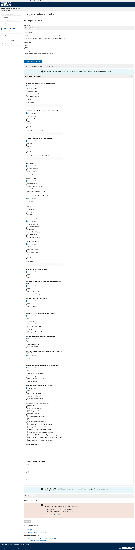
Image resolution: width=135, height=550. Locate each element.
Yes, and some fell (33, 347)
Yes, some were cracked (34, 393)
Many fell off (31, 329)
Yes (27, 45)
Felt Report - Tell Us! (8, 29)
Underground (32, 116)
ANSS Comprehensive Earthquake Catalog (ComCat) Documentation (45, 538)
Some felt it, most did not (35, 186)
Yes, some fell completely (35, 399)
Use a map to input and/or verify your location (39, 66)
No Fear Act (39, 548)
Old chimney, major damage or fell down (39, 429)
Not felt (30, 201)
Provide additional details (33, 76)
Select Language (28, 33)
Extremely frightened (34, 237)
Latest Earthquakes (8, 14)
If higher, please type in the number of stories (38, 155)
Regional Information (10, 23)
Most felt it (31, 189)
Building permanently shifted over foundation (41, 440)
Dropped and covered (34, 252)
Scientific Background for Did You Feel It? (38, 532)
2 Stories (30, 146)
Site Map (22, 544)
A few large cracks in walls (35, 411)
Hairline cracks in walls (34, 408)
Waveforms (7, 38)
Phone (27, 479)
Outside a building (33, 91)
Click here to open (30, 496)
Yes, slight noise (32, 306)
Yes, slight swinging (33, 291)
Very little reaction (33, 227)
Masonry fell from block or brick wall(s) (39, 427)
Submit (27, 521)
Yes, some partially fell (34, 396)
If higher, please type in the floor (35, 130)
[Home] (6, 6)
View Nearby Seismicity (9, 44)
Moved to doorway (33, 249)
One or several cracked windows (37, 421)
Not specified (32, 86)
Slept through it (32, 171)
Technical (5, 32)
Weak (29, 204)
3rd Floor (30, 124)
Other (29, 99)
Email (27, 472)
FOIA (44, 548)
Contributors (7, 26)
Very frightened (32, 235)
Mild (29, 206)
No (27, 48)
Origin (5, 35)
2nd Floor (30, 121)
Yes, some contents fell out (35, 373)
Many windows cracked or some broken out (40, 424)
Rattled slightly (32, 321)
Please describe (30, 103)
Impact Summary (31, 530)
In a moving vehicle (33, 96)
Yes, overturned (32, 381)
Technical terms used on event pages (37, 540)
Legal (11, 544)
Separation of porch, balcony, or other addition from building (45, 437)
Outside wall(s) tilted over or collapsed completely (42, 435)
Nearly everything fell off (35, 332)
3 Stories (30, 149)
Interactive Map (8, 20)
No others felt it (32, 183)
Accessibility (16, 544)
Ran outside (31, 255)
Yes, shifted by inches (34, 376)
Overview (5, 17)
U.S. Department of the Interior (7, 548)
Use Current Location (33, 61)
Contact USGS (29, 544)
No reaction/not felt (33, 224)
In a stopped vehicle (33, 94)
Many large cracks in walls (35, 413)
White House (29, 548)
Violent (30, 214)
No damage (31, 406)
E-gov (34, 548)
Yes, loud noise (32, 309)
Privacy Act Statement (32, 28)
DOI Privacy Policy (5, 544)
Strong (30, 212)
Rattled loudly (32, 324)
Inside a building (32, 88)
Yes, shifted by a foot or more (36, 378)
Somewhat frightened (34, 232)
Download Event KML (8, 41)
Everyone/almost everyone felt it (37, 191)
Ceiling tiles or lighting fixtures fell (38, 416)
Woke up (30, 174)
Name (27, 465)
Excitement (31, 229)
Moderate (31, 209)
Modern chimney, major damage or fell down (40, 432)
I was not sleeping (33, 168)
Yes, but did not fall (33, 344)
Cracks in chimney (33, 419)
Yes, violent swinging (34, 294)
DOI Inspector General (20, 548)
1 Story (30, 144)
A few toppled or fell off (34, 326)
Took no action (32, 247)
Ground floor (31, 119)
